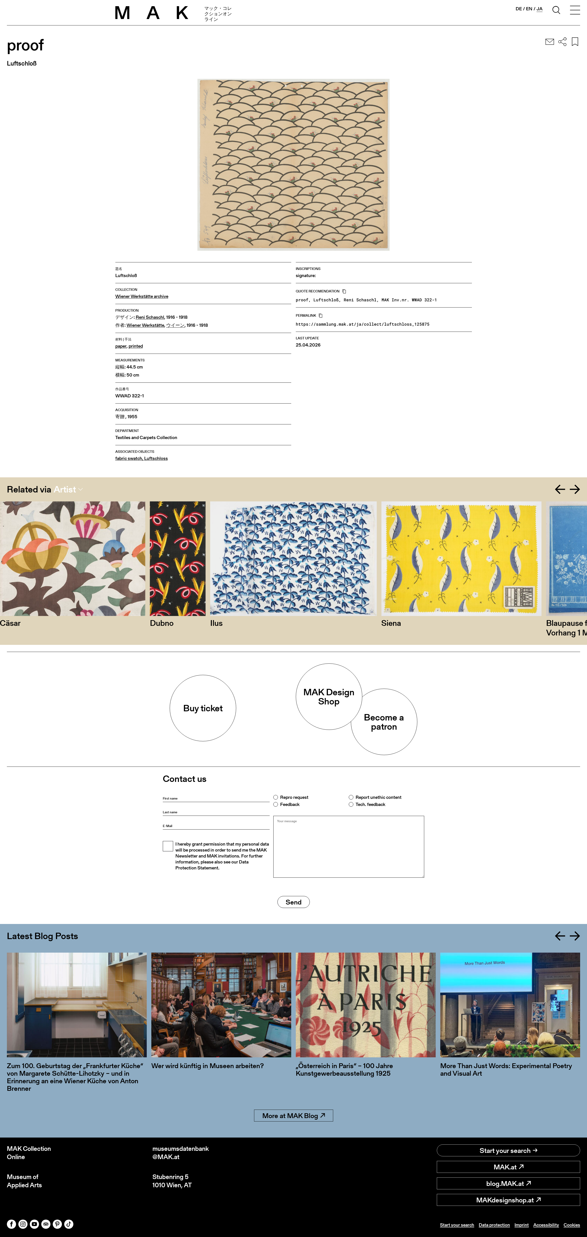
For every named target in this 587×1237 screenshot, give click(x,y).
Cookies (572, 1225)
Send (294, 902)
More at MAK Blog (290, 1115)
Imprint (522, 1225)
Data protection (494, 1225)
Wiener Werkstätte (145, 325)
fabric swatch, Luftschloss (141, 458)
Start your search (505, 1150)
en (529, 9)
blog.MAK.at (505, 1183)
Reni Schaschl (150, 317)
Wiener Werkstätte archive (141, 296)
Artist (65, 489)
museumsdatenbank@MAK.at (180, 1152)
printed (136, 346)
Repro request (294, 797)
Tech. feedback (370, 804)
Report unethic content (378, 797)
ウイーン (175, 325)
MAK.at (505, 1167)
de (519, 9)
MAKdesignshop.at (505, 1200)
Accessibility (546, 1225)
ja (540, 9)
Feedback (289, 804)
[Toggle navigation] (575, 11)
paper (121, 346)
